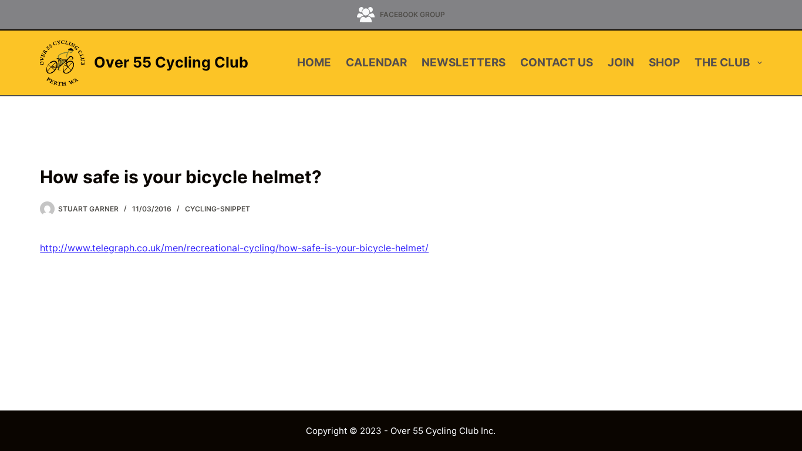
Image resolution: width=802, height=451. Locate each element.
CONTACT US (556, 62)
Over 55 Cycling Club (171, 62)
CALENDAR (376, 62)
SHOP (664, 62)
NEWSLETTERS (464, 62)
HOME (314, 62)
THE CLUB (722, 62)
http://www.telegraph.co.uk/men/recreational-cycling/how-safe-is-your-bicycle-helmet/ (234, 248)
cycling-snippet (217, 208)
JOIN (621, 62)
